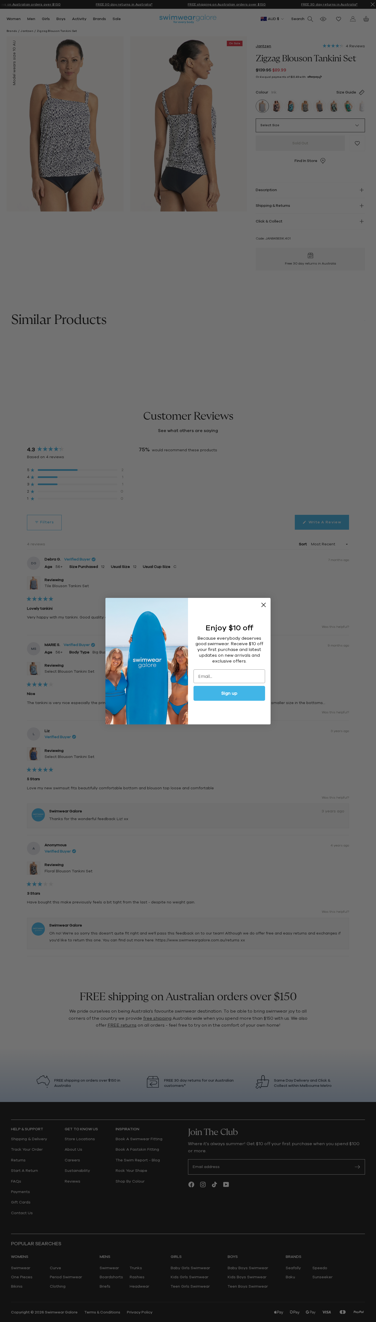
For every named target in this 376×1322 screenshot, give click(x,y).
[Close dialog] (263, 605)
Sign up (229, 693)
